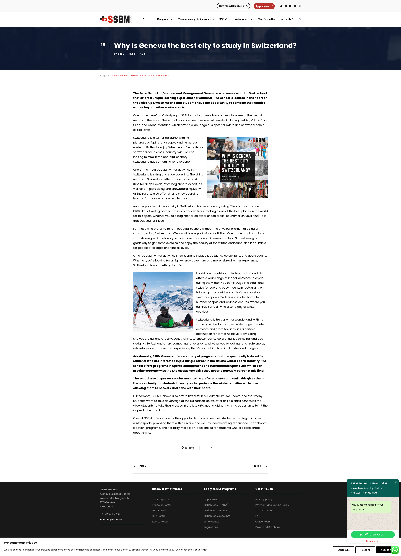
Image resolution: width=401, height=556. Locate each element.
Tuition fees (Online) (216, 505)
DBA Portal (158, 516)
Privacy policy (263, 499)
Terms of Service (265, 510)
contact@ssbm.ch (111, 519)
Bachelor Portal (161, 505)
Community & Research (196, 19)
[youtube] (295, 6)
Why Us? (287, 19)
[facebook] (286, 6)
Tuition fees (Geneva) (217, 510)
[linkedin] (290, 6)
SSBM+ (224, 19)
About (147, 19)
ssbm (121, 53)
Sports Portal (160, 521)
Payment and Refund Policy (272, 505)
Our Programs (160, 499)
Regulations (211, 527)
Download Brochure (267, 527)
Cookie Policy (200, 549)
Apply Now (210, 499)
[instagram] (300, 6)
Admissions (243, 19)
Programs (164, 19)
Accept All (387, 549)
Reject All (365, 549)
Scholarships (211, 521)
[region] (200, 547)
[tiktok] (281, 6)
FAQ (257, 516)
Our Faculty (266, 19)
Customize (344, 549)
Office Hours (263, 521)
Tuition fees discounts (217, 516)
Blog (132, 53)
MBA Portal (159, 510)
